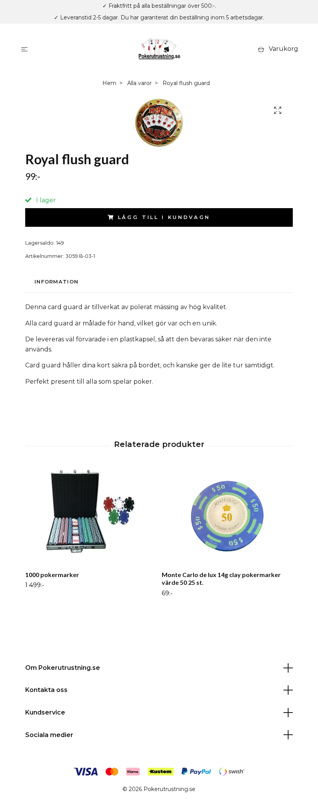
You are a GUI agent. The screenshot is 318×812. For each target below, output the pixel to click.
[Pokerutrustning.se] (159, 49)
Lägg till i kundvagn (164, 217)
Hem (109, 83)
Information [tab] (56, 282)
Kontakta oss (46, 690)
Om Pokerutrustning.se (62, 667)
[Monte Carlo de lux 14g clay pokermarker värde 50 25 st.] (227, 516)
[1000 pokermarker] (90, 516)
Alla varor (139, 83)
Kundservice (45, 712)
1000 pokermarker (52, 574)
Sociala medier (49, 735)
